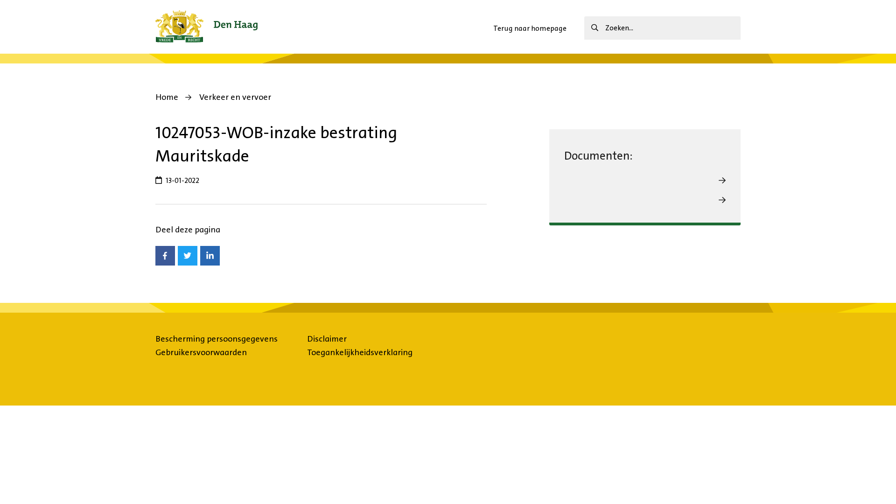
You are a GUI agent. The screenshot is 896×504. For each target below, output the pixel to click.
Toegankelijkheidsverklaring (360, 352)
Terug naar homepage (530, 28)
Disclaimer (327, 338)
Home (166, 97)
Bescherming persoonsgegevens (216, 338)
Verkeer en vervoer (235, 97)
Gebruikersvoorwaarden (201, 352)
